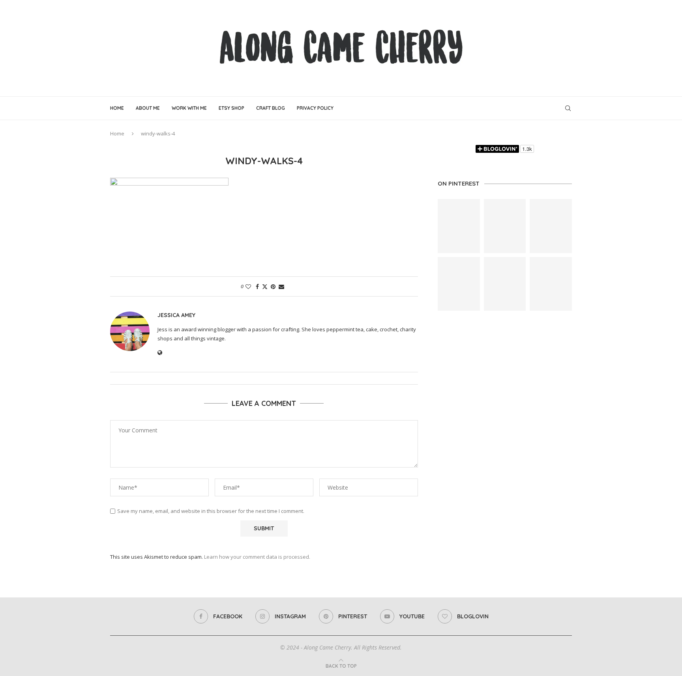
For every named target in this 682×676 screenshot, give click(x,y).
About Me (148, 108)
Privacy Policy (315, 108)
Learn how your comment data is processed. (257, 556)
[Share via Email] (281, 286)
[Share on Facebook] (257, 286)
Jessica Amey (176, 315)
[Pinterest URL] (459, 226)
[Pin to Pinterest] (273, 286)
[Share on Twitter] (265, 286)
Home (117, 108)
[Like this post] (248, 286)
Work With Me (189, 108)
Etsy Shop (231, 108)
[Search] (568, 108)
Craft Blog (270, 108)
